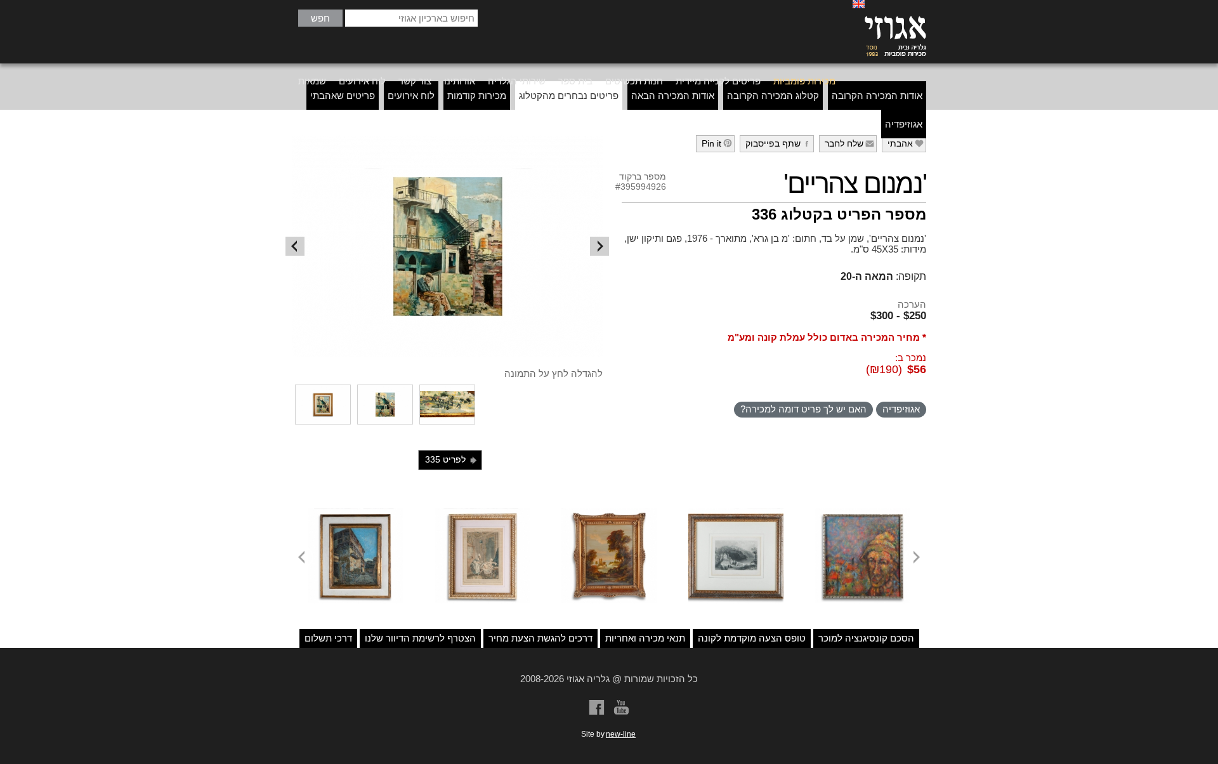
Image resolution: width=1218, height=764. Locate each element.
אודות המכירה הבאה (672, 95)
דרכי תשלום (328, 638)
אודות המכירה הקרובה (877, 95)
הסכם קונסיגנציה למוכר (866, 638)
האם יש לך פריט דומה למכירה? (803, 409)
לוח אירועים (362, 81)
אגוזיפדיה (903, 124)
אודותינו (459, 81)
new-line (621, 734)
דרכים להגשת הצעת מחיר (540, 638)
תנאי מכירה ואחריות (645, 638)
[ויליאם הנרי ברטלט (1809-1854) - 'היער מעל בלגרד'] (735, 513)
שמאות (312, 81)
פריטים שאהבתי (342, 95)
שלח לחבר (850, 143)
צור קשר (414, 81)
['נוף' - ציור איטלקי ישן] (609, 513)
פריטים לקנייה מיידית (718, 81)
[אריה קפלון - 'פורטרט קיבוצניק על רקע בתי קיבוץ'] (862, 513)
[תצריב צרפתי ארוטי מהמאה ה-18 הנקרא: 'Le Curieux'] (482, 513)
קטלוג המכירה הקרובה (773, 95)
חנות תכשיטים (634, 81)
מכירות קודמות (476, 95)
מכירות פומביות (804, 81)
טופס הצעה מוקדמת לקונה (752, 638)
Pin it (717, 143)
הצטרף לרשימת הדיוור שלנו (420, 638)
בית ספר (575, 81)
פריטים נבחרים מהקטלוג (569, 95)
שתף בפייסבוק (778, 143)
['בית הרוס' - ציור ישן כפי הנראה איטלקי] (355, 513)
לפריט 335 (451, 459)
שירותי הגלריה (517, 81)
